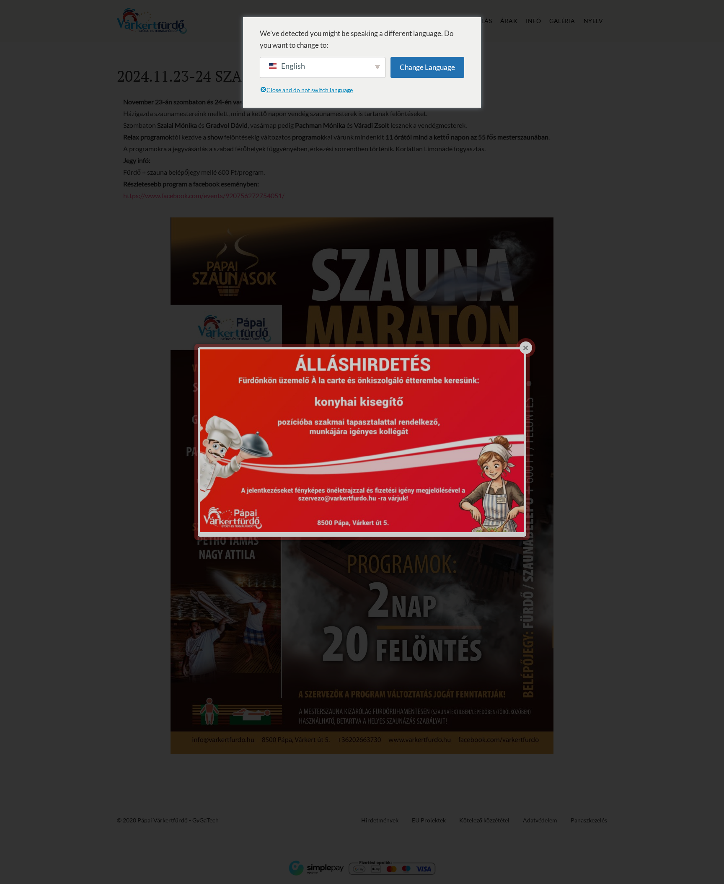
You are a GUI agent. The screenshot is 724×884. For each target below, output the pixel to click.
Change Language (427, 67)
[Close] (526, 347)
